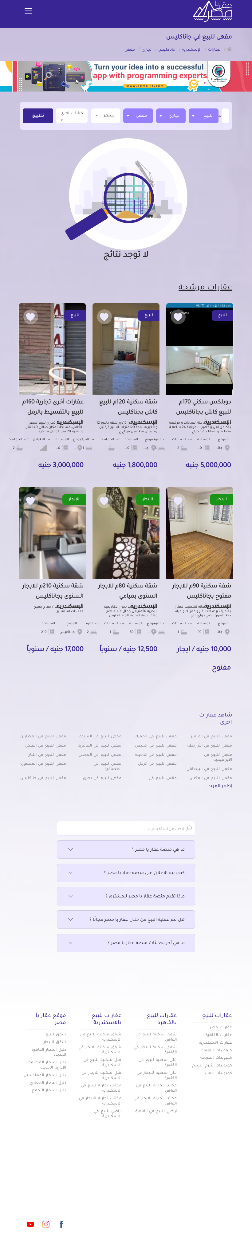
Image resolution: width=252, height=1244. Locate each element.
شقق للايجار (55, 1042)
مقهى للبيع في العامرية (99, 746)
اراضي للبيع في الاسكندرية (107, 1114)
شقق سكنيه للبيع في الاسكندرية (100, 1037)
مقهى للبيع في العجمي (99, 755)
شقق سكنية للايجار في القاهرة (155, 1050)
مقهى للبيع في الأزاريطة (209, 746)
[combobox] (203, 115)
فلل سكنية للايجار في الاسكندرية (101, 1076)
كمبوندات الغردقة (216, 1058)
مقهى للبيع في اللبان (46, 755)
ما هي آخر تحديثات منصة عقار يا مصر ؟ (146, 943)
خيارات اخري (72, 113)
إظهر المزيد (220, 786)
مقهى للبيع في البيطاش (209, 769)
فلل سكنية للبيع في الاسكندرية (102, 1063)
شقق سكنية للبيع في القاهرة (156, 1037)
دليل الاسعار (164, 1205)
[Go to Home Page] (229, 49)
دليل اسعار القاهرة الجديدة (49, 1053)
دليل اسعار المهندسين (45, 1075)
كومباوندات (97, 1185)
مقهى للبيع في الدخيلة (156, 755)
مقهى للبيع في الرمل (157, 764)
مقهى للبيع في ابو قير (211, 737)
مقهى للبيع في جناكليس (43, 778)
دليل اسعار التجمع (49, 1091)
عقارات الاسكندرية (215, 1043)
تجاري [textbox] (174, 116)
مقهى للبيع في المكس (210, 778)
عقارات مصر (221, 1028)
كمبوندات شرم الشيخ (212, 1066)
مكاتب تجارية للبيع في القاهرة (156, 1088)
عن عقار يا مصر (93, 1205)
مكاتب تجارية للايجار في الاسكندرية (100, 1101)
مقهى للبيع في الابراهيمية (218, 758)
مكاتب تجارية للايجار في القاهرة (155, 1101)
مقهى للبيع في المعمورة (43, 764)
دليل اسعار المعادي (48, 1083)
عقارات (169, 1185)
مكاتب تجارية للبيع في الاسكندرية (101, 1088)
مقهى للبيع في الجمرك (155, 737)
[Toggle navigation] (28, 11)
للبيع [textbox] (207, 116)
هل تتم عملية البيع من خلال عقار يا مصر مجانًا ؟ (137, 920)
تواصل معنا (131, 1225)
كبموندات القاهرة (216, 1051)
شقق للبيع (55, 1035)
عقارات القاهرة (219, 1035)
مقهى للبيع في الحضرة (155, 746)
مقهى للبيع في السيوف (99, 737)
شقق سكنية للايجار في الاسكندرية (99, 1050)
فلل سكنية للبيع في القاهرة (158, 1063)
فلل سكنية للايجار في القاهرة (157, 1076)
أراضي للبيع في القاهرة (156, 1111)
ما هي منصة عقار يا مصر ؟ (158, 850)
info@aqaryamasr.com (46, 1197)
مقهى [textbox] (141, 116)
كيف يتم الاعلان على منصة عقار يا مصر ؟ (144, 873)
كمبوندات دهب (218, 1073)
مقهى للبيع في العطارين (43, 737)
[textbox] (221, 115)
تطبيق (38, 116)
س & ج (169, 1225)
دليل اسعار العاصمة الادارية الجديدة (47, 1065)
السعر (110, 115)
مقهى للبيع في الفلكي (45, 746)
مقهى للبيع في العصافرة (107, 766)
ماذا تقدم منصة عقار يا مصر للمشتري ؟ (145, 896)
